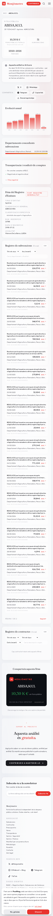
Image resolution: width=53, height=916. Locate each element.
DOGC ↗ (43, 268)
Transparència (11, 833)
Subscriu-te (43, 793)
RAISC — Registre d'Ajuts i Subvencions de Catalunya (25, 885)
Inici (5, 13)
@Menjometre (17, 864)
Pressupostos (11, 828)
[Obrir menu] (49, 3)
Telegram (23, 93)
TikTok (14, 876)
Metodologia (10, 844)
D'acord (38, 912)
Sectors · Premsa (12, 839)
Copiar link (39, 93)
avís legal (38, 906)
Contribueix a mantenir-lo (26, 763)
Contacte (9, 850)
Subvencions (10, 822)
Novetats (9, 847)
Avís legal (9, 853)
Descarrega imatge (27, 98)
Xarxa (8, 830)
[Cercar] (43, 3)
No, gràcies (15, 912)
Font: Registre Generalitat (34, 194)
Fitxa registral (11, 180)
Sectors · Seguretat (13, 836)
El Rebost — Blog (18, 870)
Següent (43, 619)
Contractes (10, 825)
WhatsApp (33, 87)
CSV (45, 246)
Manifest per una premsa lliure (17, 842)
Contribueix (33, 3)
